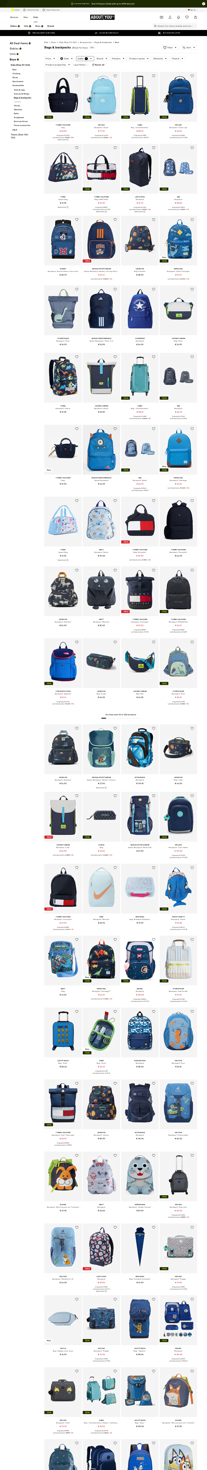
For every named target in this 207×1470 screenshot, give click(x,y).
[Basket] (195, 17)
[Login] (170, 17)
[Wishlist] (187, 17)
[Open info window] (203, 3)
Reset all (99, 64)
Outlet (16, 10)
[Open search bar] (154, 26)
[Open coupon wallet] (161, 17)
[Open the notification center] (178, 17)
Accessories (85, 42)
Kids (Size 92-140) (68, 42)
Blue (117, 42)
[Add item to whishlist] (76, 76)
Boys (53, 42)
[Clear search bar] (195, 26)
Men (25, 17)
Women (14, 17)
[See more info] (63, 140)
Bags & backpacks (103, 42)
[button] (170, 47)
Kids (35, 17)
